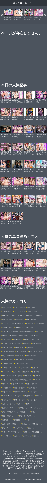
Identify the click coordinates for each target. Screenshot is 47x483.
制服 (5, 315)
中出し (6, 307)
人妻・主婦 (17, 323)
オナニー (7, 348)
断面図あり (25, 380)
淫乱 (31, 428)
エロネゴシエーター (23, 3)
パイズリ (19, 311)
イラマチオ (8, 352)
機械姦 (24, 412)
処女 (5, 323)
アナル (19, 319)
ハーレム (7, 360)
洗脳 (16, 372)
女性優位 (18, 420)
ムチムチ (25, 368)
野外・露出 (31, 319)
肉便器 (19, 348)
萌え (35, 372)
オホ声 (27, 436)
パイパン (6, 392)
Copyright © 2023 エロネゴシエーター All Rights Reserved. (23, 479)
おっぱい (19, 307)
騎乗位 (23, 335)
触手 (29, 404)
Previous (2, 15)
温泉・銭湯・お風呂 (10, 424)
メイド (33, 392)
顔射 (5, 384)
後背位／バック (31, 339)
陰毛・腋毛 (19, 388)
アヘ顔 (39, 323)
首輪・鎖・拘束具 (27, 416)
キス (37, 380)
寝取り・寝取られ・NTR (22, 315)
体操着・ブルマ (9, 368)
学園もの (7, 319)
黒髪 (25, 372)
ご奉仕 (23, 408)
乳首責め (32, 388)
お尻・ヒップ (35, 352)
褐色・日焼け (32, 384)
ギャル (6, 339)
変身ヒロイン (20, 392)
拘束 (29, 323)
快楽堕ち (7, 327)
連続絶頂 (31, 356)
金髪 (27, 376)
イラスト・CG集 (10, 331)
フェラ (6, 311)
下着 (29, 420)
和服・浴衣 (19, 400)
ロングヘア (19, 428)
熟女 (13, 335)
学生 (29, 327)
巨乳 (31, 307)
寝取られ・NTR (9, 408)
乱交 (29, 348)
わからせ (6, 400)
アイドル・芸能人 (10, 380)
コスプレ (21, 352)
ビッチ (34, 335)
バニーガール (35, 408)
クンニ (6, 372)
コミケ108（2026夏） (11, 432)
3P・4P (19, 327)
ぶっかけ (32, 311)
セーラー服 (33, 400)
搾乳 (39, 396)
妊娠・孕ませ (27, 331)
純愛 (20, 404)
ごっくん (6, 428)
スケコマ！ (25, 473)
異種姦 (26, 424)
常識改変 (37, 432)
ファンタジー (21, 364)
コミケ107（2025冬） (11, 396)
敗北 (36, 436)
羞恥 (19, 356)
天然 (17, 436)
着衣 (39, 331)
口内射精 (7, 364)
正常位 (17, 339)
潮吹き (36, 344)
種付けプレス (17, 384)
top (9, 473)
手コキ (38, 376)
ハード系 (6, 436)
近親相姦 (6, 420)
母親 (27, 432)
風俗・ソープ (8, 404)
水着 (26, 344)
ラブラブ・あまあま (11, 344)
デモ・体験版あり (10, 412)
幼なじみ (37, 424)
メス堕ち (6, 388)
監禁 (35, 368)
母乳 (34, 412)
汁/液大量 (28, 396)
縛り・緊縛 (8, 356)
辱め (38, 315)
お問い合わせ (35, 473)
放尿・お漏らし (9, 416)
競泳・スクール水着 (24, 360)
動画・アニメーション (12, 376)
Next (45, 15)
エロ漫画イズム (16, 473)
